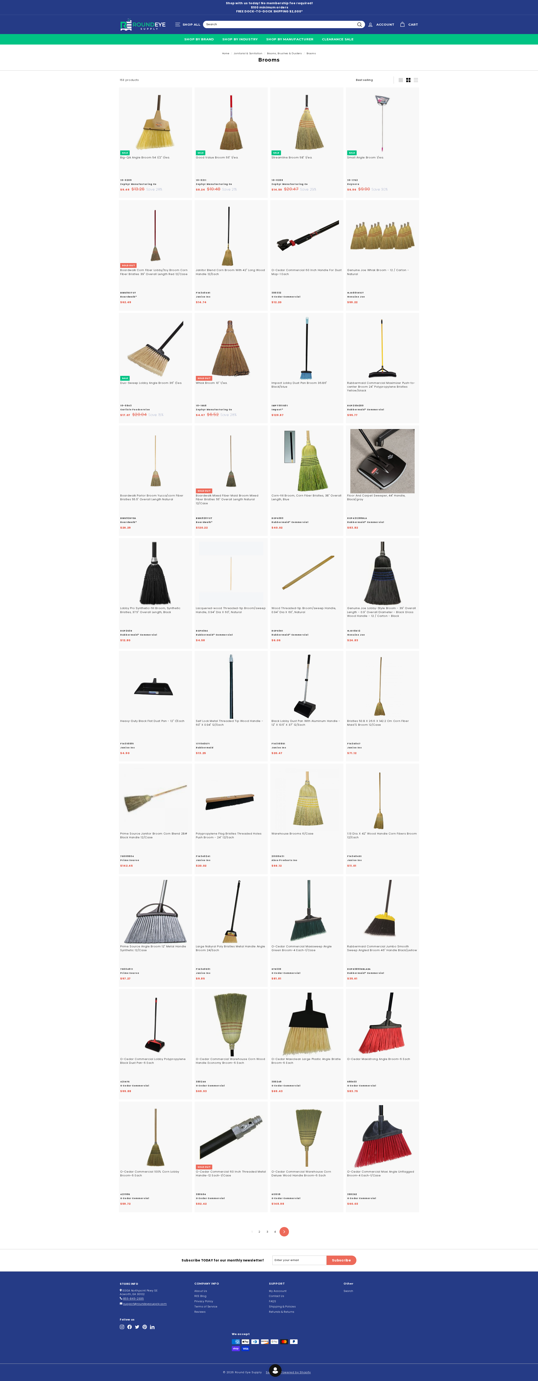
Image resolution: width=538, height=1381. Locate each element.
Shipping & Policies (282, 1306)
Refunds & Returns (281, 1312)
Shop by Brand (199, 39)
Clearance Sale (338, 39)
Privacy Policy (203, 1301)
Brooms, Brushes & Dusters (284, 53)
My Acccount (278, 1291)
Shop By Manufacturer (290, 39)
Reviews (200, 1312)
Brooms (311, 53)
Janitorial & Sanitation (248, 53)
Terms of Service (205, 1306)
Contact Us (276, 1296)
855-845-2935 (133, 1298)
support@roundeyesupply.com (145, 1304)
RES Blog (200, 1296)
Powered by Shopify (296, 1372)
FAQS (272, 1301)
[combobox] (284, 24)
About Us (200, 1291)
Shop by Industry (240, 39)
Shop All (189, 25)
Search (348, 1291)
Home (225, 53)
